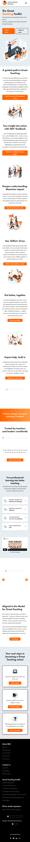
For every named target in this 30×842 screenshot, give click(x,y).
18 (10, 452)
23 (19, 452)
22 (17, 452)
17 (8, 452)
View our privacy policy (15, 834)
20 (14, 452)
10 (19, 450)
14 (26, 450)
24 (21, 452)
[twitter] (10, 838)
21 (15, 452)
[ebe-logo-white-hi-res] (15, 816)
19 (12, 452)
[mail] (19, 838)
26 (24, 452)
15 (5, 452)
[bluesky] (13, 838)
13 (24, 450)
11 (21, 450)
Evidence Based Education (16, 820)
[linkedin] (16, 838)
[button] (15, 97)
